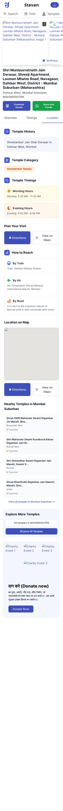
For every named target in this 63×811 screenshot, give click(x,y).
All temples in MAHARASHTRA (31, 522)
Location (52, 117)
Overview (10, 117)
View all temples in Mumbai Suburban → (31, 501)
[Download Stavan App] (54, 5)
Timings (31, 117)
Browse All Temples (31, 531)
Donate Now (21, 609)
